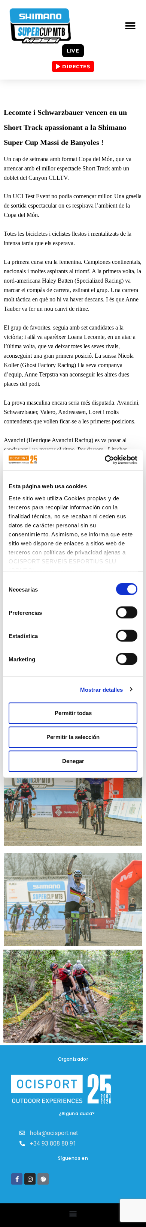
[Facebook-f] (16, 1179)
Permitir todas (73, 713)
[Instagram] (30, 1179)
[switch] (126, 613)
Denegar (73, 761)
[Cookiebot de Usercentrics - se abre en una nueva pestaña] (105, 460)
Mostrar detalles (101, 689)
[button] (130, 26)
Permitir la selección (73, 737)
